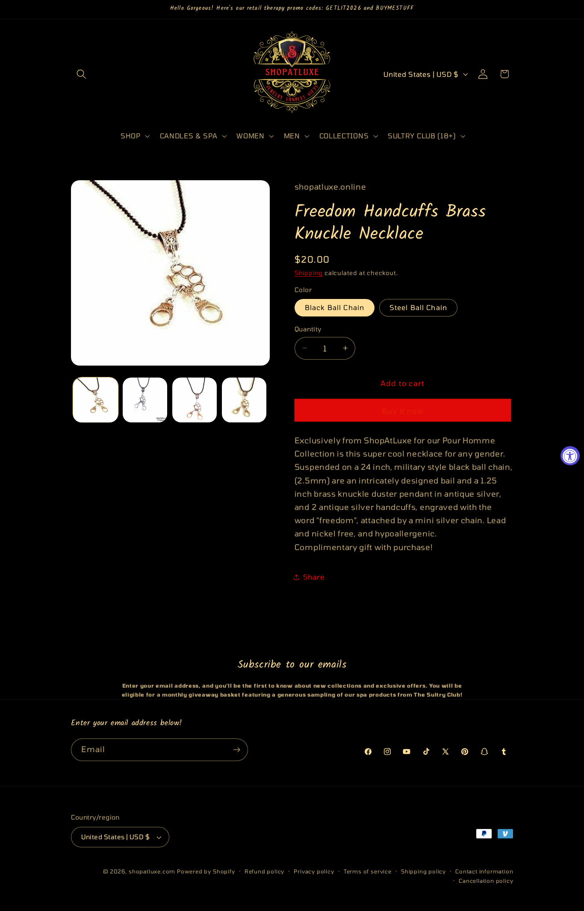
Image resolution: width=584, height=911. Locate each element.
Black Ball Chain (334, 307)
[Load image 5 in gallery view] (244, 400)
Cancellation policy (486, 880)
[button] (82, 74)
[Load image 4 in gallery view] (194, 400)
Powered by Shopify (206, 871)
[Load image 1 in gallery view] (95, 400)
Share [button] (313, 577)
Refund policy (264, 871)
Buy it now (403, 410)
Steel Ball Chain (418, 307)
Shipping (309, 272)
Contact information (484, 871)
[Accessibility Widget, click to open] (570, 455)
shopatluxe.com (152, 871)
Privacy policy (314, 871)
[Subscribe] (237, 750)
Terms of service (368, 871)
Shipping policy (423, 871)
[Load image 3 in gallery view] (145, 400)
